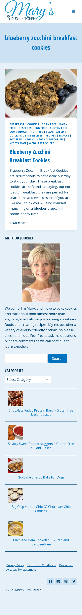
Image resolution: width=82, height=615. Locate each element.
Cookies (33, 124)
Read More (20, 223)
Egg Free (41, 128)
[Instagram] (58, 581)
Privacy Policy (15, 565)
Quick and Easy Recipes (26, 135)
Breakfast (17, 124)
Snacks (64, 135)
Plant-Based (55, 131)
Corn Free (49, 124)
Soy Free (16, 139)
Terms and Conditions (41, 565)
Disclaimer (66, 565)
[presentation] (41, 93)
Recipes (51, 135)
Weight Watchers (42, 143)
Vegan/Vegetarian (50, 139)
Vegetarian (18, 143)
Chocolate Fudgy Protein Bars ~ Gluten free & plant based (41, 412)
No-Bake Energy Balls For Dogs (41, 477)
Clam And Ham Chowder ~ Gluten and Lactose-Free (41, 542)
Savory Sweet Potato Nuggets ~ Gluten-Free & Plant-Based (41, 446)
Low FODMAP (18, 131)
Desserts (25, 128)
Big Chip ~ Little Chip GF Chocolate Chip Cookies (41, 509)
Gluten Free (58, 128)
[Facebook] (50, 581)
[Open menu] (73, 11)
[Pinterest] (66, 581)
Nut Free (36, 131)
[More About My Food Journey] (41, 272)
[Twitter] (73, 581)
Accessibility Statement (21, 569)
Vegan (29, 139)
